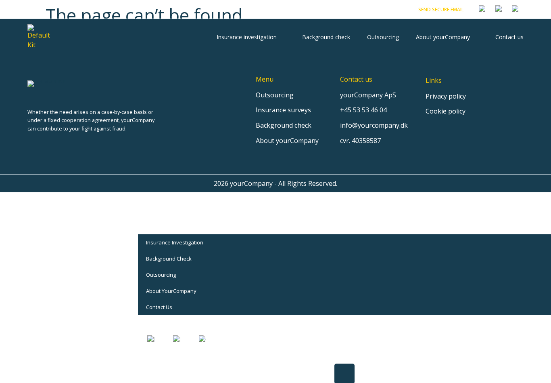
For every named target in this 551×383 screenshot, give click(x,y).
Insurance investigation (247, 37)
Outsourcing (383, 37)
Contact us (509, 37)
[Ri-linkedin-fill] (30, 144)
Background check (326, 37)
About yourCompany (443, 37)
